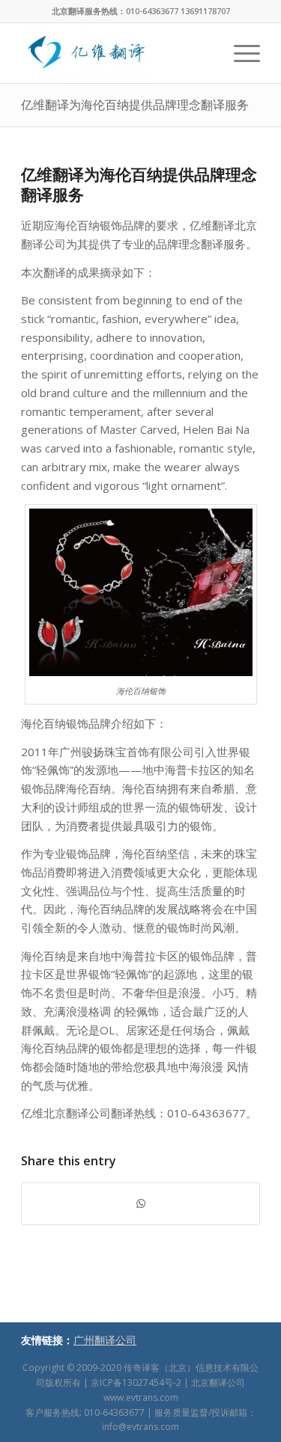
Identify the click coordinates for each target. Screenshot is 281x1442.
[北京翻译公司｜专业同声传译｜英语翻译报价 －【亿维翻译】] (116, 53)
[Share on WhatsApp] (140, 1203)
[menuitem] (239, 53)
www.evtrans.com (140, 1397)
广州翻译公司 (104, 1340)
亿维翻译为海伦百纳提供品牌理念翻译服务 (135, 104)
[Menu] (239, 53)
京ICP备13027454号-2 (136, 1382)
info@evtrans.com (140, 1426)
